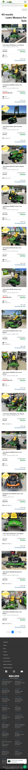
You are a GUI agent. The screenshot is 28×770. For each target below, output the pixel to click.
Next (20, 632)
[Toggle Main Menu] (25, 2)
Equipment (5, 642)
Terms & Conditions (14, 678)
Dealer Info (5, 655)
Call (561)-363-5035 (20, 60)
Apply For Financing (7, 664)
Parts (4, 648)
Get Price (22, 51)
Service (5, 645)
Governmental (6, 658)
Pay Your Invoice (6, 661)
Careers (5, 651)
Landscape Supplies (7, 667)
